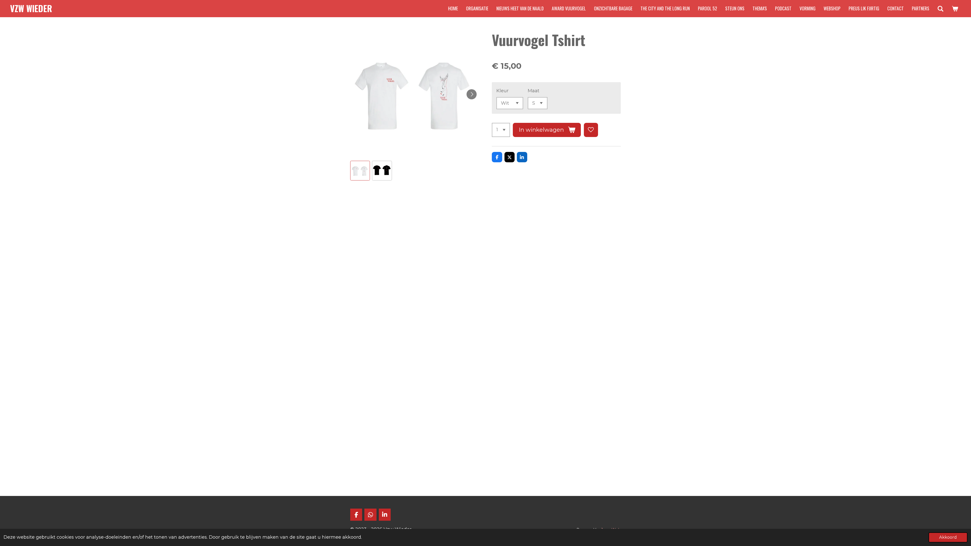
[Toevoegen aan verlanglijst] (591, 130)
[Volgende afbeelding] (472, 94)
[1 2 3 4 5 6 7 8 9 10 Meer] (501, 130)
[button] (360, 170)
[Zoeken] (940, 8)
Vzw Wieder (31, 8)
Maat (533, 91)
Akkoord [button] (948, 537)
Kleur (502, 91)
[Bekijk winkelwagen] (955, 8)
